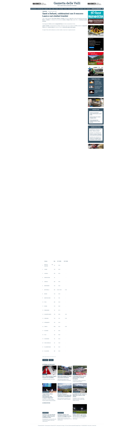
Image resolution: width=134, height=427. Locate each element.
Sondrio (77, 8)
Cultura (69, 8)
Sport (85, 8)
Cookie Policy (94, 425)
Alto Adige (61, 8)
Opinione (88, 8)
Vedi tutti (101, 141)
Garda (53, 8)
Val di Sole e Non (40, 8)
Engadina (46, 8)
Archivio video (101, 95)
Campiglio (73, 8)
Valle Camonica (33, 8)
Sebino (50, 8)
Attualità (81, 8)
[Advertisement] (96, 153)
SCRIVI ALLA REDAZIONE (96, 8)
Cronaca (65, 8)
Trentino (56, 8)
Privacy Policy (90, 425)
